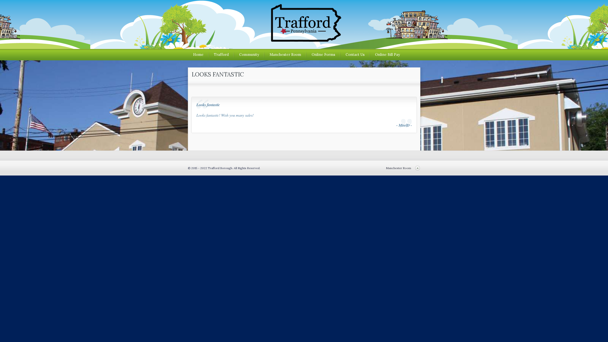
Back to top (417, 168)
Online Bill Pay (387, 54)
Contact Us (355, 54)
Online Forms (323, 54)
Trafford (221, 54)
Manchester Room (285, 54)
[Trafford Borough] (304, 40)
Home (198, 54)
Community (249, 54)
